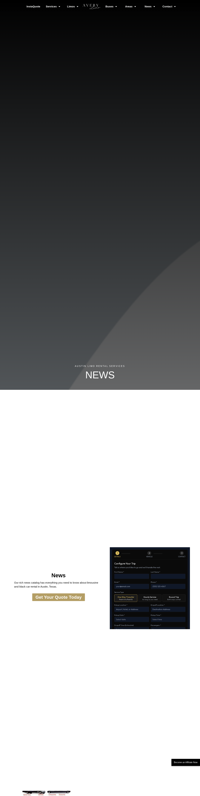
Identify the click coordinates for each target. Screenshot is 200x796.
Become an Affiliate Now (186, 762)
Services (51, 6)
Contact (167, 6)
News (148, 6)
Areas (129, 6)
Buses (109, 6)
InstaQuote (33, 6)
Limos (71, 6)
